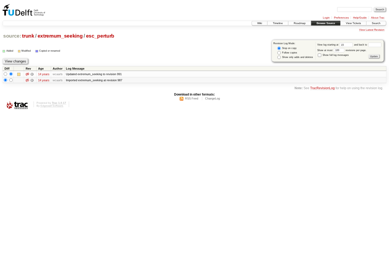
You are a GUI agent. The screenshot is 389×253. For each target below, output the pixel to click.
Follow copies (289, 52)
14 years (43, 74)
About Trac (378, 17)
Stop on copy (289, 48)
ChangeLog (212, 98)
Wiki (259, 23)
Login (326, 17)
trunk (28, 36)
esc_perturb (100, 36)
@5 (27, 80)
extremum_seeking (60, 36)
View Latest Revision (372, 29)
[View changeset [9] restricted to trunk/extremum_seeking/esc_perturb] (31, 74)
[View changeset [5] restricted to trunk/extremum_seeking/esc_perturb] (31, 80)
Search (376, 23)
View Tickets (353, 23)
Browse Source (325, 23)
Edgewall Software (51, 105)
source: (12, 36)
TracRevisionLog (322, 88)
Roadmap (300, 23)
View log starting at (328, 44)
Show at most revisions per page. (342, 50)
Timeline (278, 23)
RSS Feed (191, 98)
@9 (27, 74)
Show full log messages (335, 55)
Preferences (341, 17)
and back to (361, 44)
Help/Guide (360, 17)
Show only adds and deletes (297, 57)
